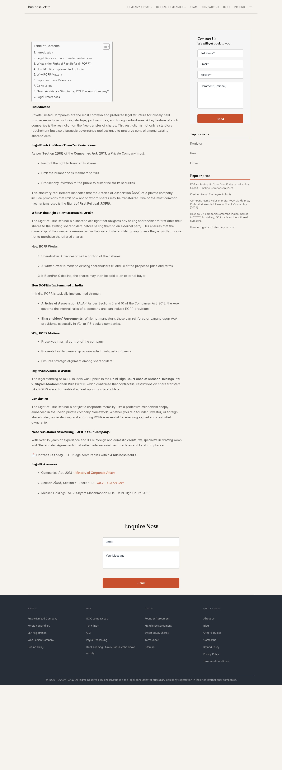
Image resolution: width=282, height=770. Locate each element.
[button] (250, 7)
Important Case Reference (54, 80)
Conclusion (44, 86)
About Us (208, 619)
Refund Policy (36, 647)
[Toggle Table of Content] (104, 46)
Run (193, 153)
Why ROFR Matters (49, 74)
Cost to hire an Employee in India (210, 194)
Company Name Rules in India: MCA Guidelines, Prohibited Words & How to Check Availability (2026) (220, 204)
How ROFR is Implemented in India (60, 69)
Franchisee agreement (158, 626)
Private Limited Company (42, 619)
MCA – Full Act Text (110, 483)
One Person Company (41, 640)
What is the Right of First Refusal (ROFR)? (64, 64)
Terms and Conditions (216, 661)
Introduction (45, 52)
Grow (194, 163)
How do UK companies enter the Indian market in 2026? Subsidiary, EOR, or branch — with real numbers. (219, 217)
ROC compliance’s (97, 619)
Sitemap (150, 647)
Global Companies (169, 7)
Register (196, 143)
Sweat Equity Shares (157, 633)
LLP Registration (37, 633)
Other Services (212, 633)
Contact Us (210, 7)
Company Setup (138, 7)
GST (89, 633)
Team (194, 7)
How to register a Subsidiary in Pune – (213, 227)
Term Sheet (151, 640)
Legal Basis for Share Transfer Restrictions (64, 58)
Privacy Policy (211, 654)
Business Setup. (65, 680)
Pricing (239, 7)
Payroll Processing (96, 640)
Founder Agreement (157, 619)
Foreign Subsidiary (39, 626)
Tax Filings (92, 626)
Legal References (48, 97)
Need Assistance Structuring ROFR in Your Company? (73, 91)
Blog (227, 7)
